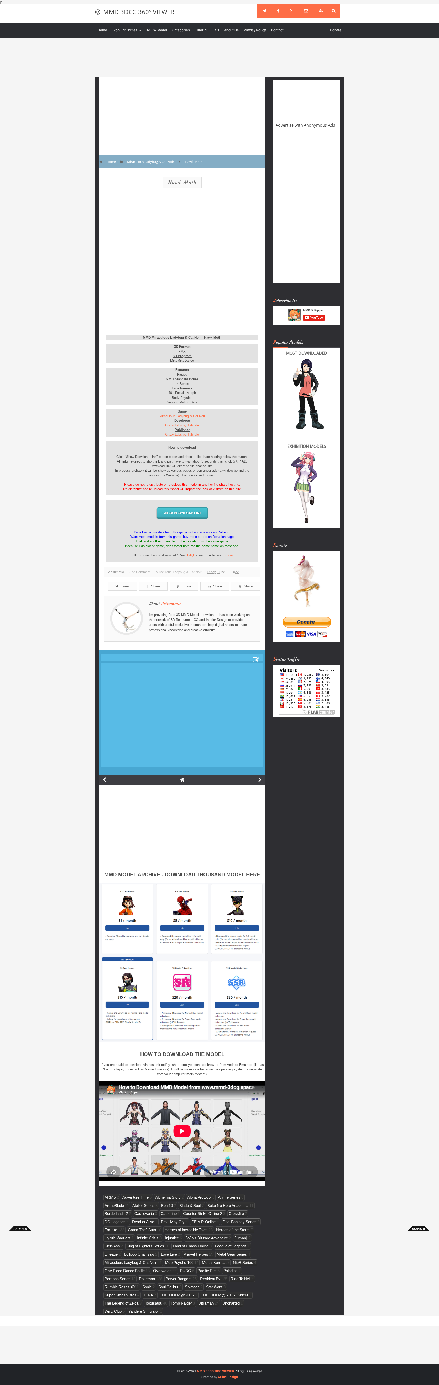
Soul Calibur (168, 1287)
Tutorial (201, 30)
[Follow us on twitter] (264, 11)
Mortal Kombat (214, 1262)
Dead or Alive (143, 1221)
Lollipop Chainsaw (139, 1254)
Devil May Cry (173, 1221)
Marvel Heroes (195, 1254)
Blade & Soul (190, 1205)
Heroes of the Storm (233, 1230)
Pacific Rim (207, 1270)
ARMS (110, 1197)
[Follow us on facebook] (278, 11)
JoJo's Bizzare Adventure (206, 1238)
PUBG (185, 1270)
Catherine (169, 1213)
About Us (231, 30)
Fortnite (111, 1230)
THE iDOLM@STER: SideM (224, 1295)
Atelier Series (143, 1205)
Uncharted (231, 1303)
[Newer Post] (104, 780)
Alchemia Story (168, 1197)
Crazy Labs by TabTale (182, 425)
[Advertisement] (20, 1307)
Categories (181, 30)
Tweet (125, 586)
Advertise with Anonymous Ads (305, 125)
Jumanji (240, 1238)
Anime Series (229, 1197)
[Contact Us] (306, 11)
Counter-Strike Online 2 (202, 1213)
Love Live (169, 1254)
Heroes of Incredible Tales (186, 1230)
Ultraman (206, 1303)
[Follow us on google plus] (291, 11)
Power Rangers (179, 1279)
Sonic (147, 1287)
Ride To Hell (240, 1279)
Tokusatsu (153, 1303)
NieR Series (243, 1262)
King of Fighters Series (145, 1246)
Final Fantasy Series (239, 1221)
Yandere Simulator (143, 1311)
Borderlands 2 (116, 1213)
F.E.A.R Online (203, 1221)
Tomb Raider (181, 1303)
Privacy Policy (255, 30)
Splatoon (192, 1287)
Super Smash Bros (120, 1295)
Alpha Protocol (199, 1197)
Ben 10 (167, 1205)
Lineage (111, 1254)
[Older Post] (259, 780)
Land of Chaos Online (191, 1246)
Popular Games (125, 30)
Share (155, 586)
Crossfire (236, 1213)
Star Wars (214, 1287)
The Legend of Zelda (121, 1303)
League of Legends (231, 1246)
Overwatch (162, 1270)
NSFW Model (157, 30)
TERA (148, 1295)
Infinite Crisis (148, 1238)
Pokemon (147, 1279)
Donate (335, 30)
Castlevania (144, 1213)
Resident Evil (211, 1279)
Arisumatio (171, 604)
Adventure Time (135, 1197)
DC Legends (115, 1221)
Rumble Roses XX (120, 1287)
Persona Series (117, 1279)
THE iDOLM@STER (177, 1295)
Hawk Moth (182, 182)
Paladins (230, 1270)
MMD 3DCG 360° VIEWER (138, 12)
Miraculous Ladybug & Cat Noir (182, 416)
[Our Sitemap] (320, 11)
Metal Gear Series (232, 1254)
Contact (277, 30)
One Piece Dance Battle (125, 1270)
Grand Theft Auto (142, 1230)
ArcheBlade (114, 1205)
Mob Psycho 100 (179, 1262)
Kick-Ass (112, 1246)
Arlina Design (228, 1377)
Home (102, 30)
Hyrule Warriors (118, 1238)
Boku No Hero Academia (227, 1205)
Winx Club (113, 1311)
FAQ (215, 30)
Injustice (172, 1238)
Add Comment (139, 572)
